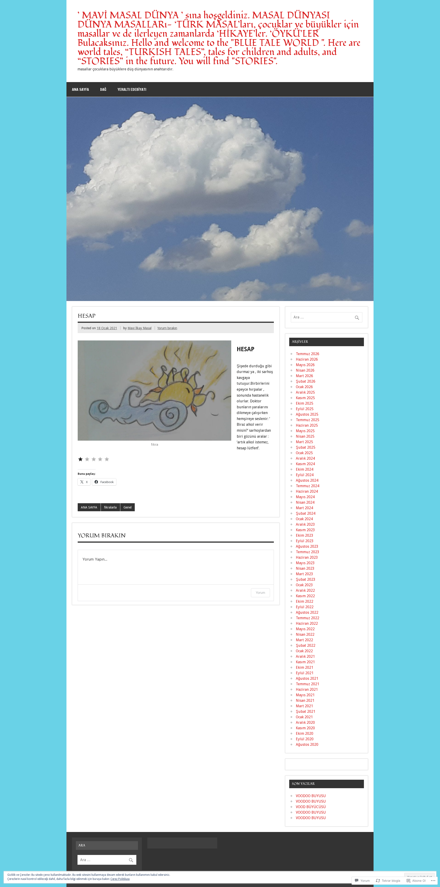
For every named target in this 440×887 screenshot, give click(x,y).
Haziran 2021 (307, 689)
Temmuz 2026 (307, 354)
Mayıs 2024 (305, 497)
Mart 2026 (304, 376)
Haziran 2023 (307, 557)
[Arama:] (326, 317)
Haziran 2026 (307, 359)
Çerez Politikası (120, 879)
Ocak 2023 (304, 585)
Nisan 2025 (305, 436)
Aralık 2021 (305, 656)
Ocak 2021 (304, 717)
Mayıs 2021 (305, 695)
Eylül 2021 (305, 673)
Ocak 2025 (304, 453)
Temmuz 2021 (307, 684)
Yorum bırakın (167, 328)
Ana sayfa (80, 89)
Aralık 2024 (305, 458)
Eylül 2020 (305, 739)
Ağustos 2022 (307, 612)
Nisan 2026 (305, 370)
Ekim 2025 (304, 403)
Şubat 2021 (305, 711)
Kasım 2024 (305, 464)
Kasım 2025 (305, 398)
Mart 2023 (304, 574)
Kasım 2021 (305, 662)
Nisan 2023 (305, 568)
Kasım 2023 (305, 530)
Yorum (260, 592)
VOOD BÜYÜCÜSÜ (311, 807)
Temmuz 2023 (307, 552)
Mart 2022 (304, 640)
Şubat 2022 (305, 645)
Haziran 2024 (307, 491)
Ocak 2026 (304, 387)
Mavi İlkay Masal (139, 328)
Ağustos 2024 (307, 480)
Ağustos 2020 (307, 744)
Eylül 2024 (305, 475)
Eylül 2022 (305, 607)
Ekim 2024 (304, 469)
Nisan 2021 (305, 700)
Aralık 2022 (305, 590)
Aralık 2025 (305, 392)
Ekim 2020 (304, 733)
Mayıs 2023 (305, 563)
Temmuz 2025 (307, 420)
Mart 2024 (304, 508)
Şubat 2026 (305, 381)
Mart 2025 (304, 442)
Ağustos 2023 (307, 546)
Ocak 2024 (304, 519)
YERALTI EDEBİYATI (132, 89)
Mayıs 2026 (305, 365)
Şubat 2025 (305, 447)
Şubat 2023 (305, 579)
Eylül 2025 (305, 409)
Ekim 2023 (304, 535)
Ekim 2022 (304, 601)
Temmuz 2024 (307, 486)
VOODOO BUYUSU (311, 796)
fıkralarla (110, 507)
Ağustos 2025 (307, 414)
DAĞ (103, 89)
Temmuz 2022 (307, 618)
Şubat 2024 (305, 513)
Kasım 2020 (305, 728)
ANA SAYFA (89, 507)
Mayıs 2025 (305, 431)
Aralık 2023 (305, 524)
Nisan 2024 (305, 502)
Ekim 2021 (304, 667)
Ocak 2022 (304, 651)
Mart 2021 (304, 706)
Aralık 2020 (305, 722)
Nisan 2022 (305, 634)
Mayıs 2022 (305, 629)
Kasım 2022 (305, 596)
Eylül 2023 (305, 541)
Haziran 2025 (307, 425)
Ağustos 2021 (307, 678)
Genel (128, 507)
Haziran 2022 (307, 623)
